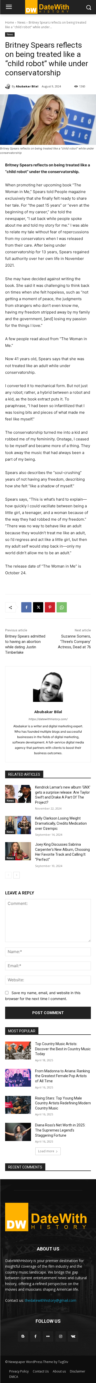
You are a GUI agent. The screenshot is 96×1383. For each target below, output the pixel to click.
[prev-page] (8, 875)
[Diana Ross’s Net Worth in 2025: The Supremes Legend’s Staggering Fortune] (18, 1132)
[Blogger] (23, 1336)
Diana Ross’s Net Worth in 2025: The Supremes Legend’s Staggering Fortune (60, 1130)
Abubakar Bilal (27, 86)
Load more (46, 1151)
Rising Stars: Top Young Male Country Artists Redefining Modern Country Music (63, 1103)
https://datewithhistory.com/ (48, 719)
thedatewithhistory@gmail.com (50, 1300)
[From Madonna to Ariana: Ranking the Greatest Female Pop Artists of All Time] (18, 1078)
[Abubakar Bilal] (8, 86)
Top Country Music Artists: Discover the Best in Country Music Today (63, 1049)
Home (9, 22)
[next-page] (16, 875)
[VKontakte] (73, 1336)
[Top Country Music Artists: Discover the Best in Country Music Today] (18, 1050)
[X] (38, 607)
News (21, 22)
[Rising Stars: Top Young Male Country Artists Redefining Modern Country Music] (18, 1105)
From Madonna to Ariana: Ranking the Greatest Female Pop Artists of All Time (62, 1076)
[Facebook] (26, 607)
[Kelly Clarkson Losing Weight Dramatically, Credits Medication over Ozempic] (18, 825)
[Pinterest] (50, 607)
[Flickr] (48, 1336)
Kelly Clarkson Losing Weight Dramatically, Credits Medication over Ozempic (61, 823)
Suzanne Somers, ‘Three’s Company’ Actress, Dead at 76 (74, 641)
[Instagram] (61, 1336)
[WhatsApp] (62, 607)
